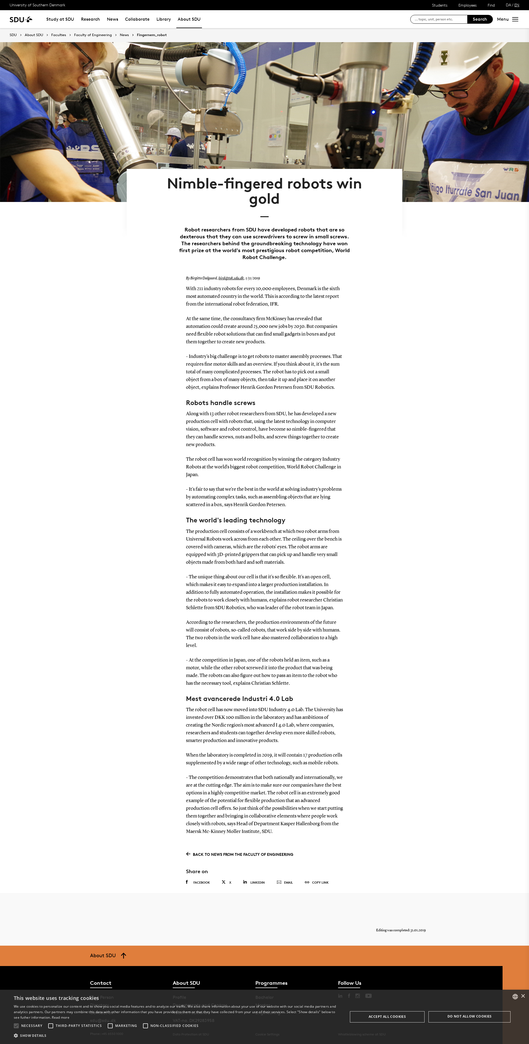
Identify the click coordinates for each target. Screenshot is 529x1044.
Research (90, 19)
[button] (16, 1025)
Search (480, 19)
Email (288, 882)
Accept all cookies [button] (387, 1016)
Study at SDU (60, 19)
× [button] (523, 996)
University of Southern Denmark (37, 4)
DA (508, 4)
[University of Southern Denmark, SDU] (21, 19)
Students (439, 5)
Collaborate (137, 19)
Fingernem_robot (152, 35)
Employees (467, 5)
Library (163, 19)
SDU (13, 35)
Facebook (201, 882)
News (112, 19)
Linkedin (257, 882)
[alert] (264, 1017)
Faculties (58, 35)
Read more (60, 1017)
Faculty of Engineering (93, 35)
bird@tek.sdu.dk (231, 278)
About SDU (189, 19)
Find (491, 5)
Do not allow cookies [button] (469, 1016)
